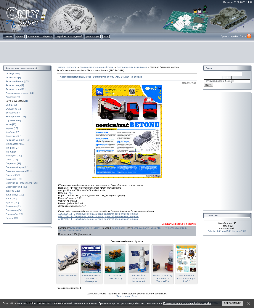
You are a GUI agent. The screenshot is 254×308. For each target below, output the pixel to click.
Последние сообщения (40, 36)
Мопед (9, 151)
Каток (9, 124)
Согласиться (232, 303)
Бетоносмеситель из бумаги (85, 228)
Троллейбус (12, 194)
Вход (106, 36)
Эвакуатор (11, 206)
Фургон (9, 202)
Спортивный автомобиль (19, 183)
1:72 (165, 228)
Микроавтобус (13, 144)
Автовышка (12, 77)
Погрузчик (11, 163)
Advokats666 (214, 231)
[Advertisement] (127, 52)
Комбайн (10, 132)
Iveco (153, 228)
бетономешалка (140, 228)
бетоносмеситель (177, 228)
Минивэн (10, 148)
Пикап (9, 159)
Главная (8, 36)
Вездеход (11, 112)
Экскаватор (12, 210)
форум (19, 36)
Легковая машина (15, 140)
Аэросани (11, 97)
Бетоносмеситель (15, 101)
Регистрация (92, 36)
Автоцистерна (13, 89)
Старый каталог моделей (69, 36)
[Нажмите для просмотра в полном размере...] (127, 177)
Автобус (10, 73)
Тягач (8, 198)
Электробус (12, 214)
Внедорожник (13, 116)
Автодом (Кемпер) (15, 81)
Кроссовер (11, 136)
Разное (10, 218)
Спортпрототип (14, 187)
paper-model (118, 228)
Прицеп (10, 175)
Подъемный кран (15, 167)
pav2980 (226, 231)
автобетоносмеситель (70, 230)
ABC (71, 193)
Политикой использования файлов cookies (187, 303)
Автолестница (13, 85)
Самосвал (11, 179)
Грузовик (10, 120)
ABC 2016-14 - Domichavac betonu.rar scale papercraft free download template (98, 214)
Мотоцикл (11, 155)
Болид (9, 105)
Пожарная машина (16, 171)
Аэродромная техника (17, 93)
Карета (9, 128)
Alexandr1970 (239, 231)
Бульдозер (11, 109)
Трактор (10, 191)
